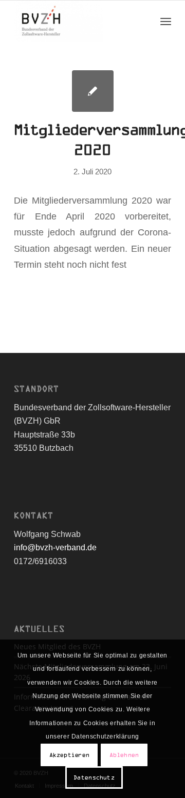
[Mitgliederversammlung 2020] (93, 91)
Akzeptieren (69, 755)
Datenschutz (94, 777)
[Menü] (165, 21)
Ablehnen (124, 755)
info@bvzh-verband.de (55, 547)
